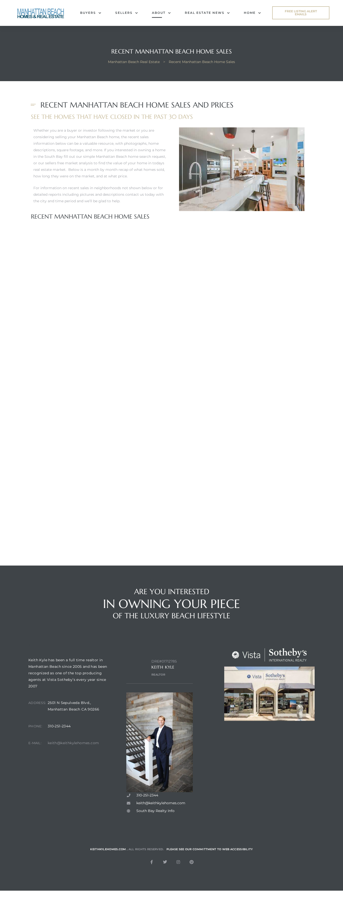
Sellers (124, 13)
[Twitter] (165, 862)
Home (250, 13)
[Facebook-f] (152, 862)
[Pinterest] (192, 862)
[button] (300, 12)
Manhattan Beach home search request (130, 156)
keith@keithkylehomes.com (73, 743)
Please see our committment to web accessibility (209, 849)
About (158, 13)
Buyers (88, 13)
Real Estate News (204, 13)
